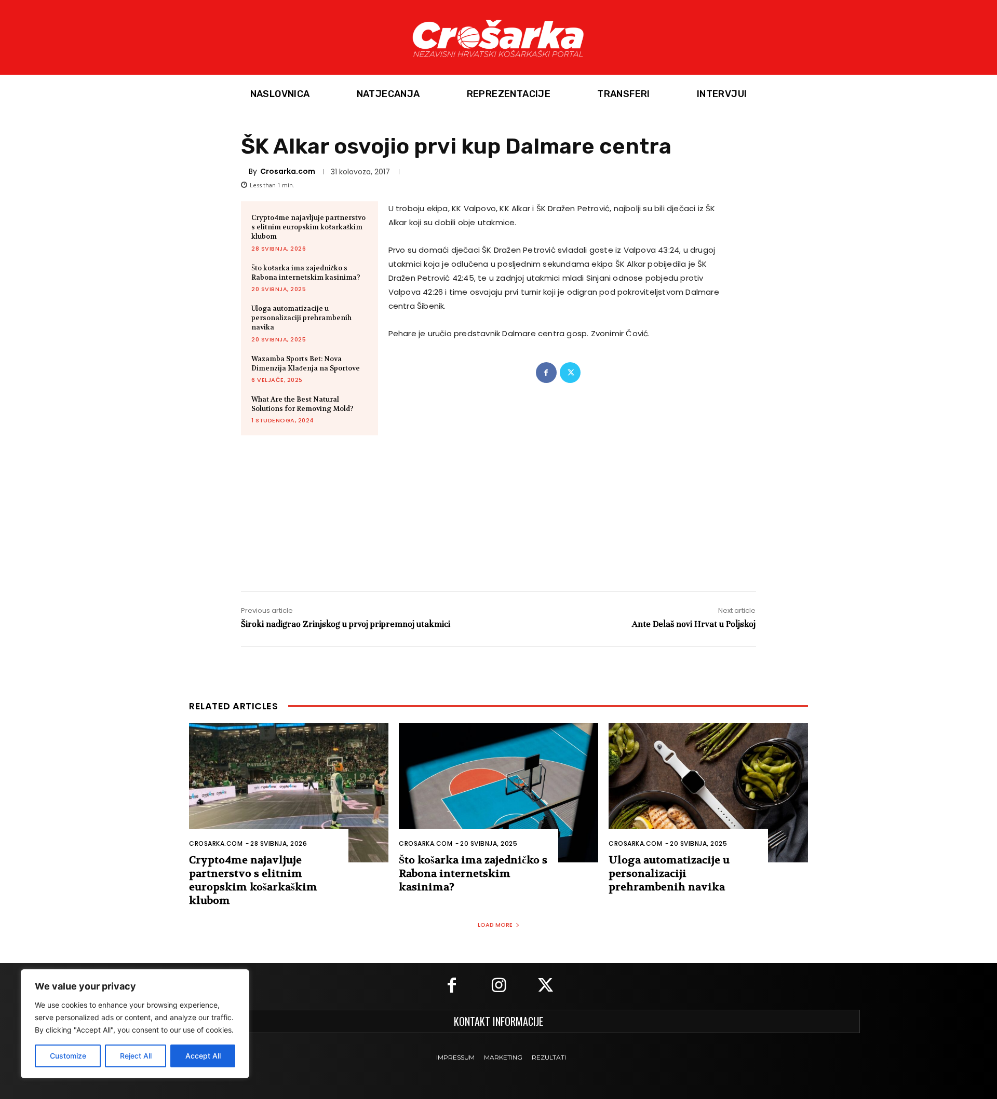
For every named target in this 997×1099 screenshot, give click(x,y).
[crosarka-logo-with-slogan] (498, 37)
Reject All (136, 1055)
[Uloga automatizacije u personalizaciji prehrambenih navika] (708, 792)
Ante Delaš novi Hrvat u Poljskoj (694, 624)
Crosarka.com (287, 171)
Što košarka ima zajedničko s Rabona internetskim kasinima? (305, 273)
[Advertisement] (498, 502)
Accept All (203, 1055)
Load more (495, 925)
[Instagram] (498, 986)
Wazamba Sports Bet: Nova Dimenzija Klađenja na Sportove (305, 363)
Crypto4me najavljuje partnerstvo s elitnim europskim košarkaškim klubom (308, 227)
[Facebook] (546, 372)
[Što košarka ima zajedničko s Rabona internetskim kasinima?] (498, 792)
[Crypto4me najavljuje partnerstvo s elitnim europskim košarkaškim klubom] (288, 792)
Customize (68, 1055)
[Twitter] (570, 372)
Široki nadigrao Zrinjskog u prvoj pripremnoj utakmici (345, 624)
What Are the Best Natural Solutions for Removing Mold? (302, 404)
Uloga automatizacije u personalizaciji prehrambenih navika (301, 318)
